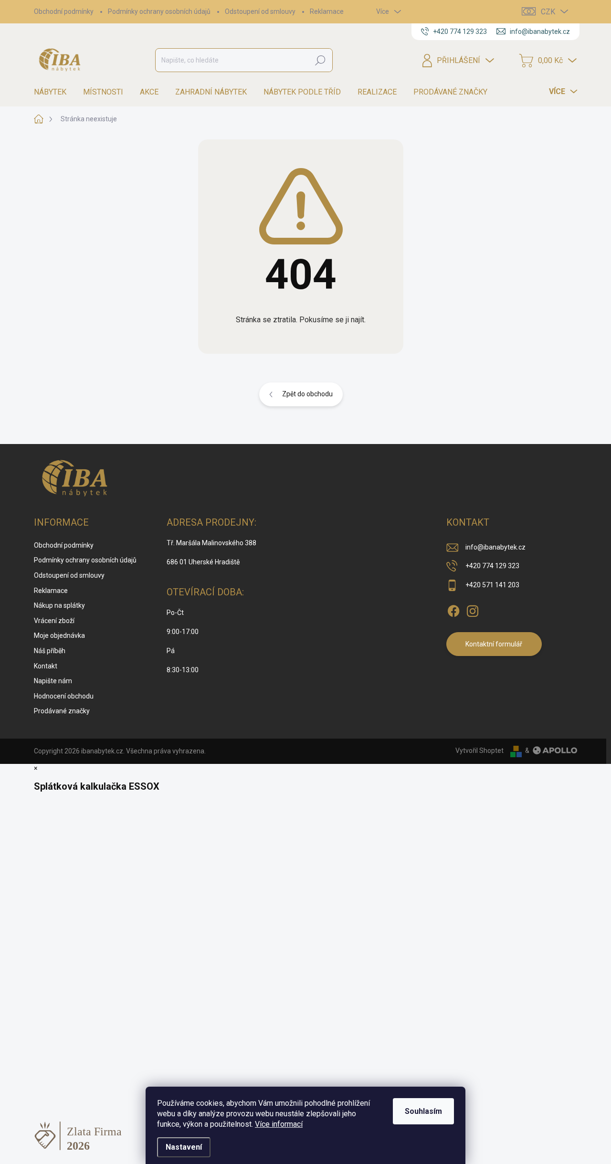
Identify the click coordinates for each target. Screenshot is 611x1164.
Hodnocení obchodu (64, 696)
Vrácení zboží (54, 620)
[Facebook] (453, 609)
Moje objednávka (59, 635)
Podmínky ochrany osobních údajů (159, 11)
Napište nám (53, 681)
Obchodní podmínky (64, 11)
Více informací (279, 1124)
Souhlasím (423, 1111)
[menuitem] (54, 92)
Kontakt (45, 666)
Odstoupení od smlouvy (260, 11)
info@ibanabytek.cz (495, 547)
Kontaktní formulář (493, 644)
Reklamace (327, 11)
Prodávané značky (62, 711)
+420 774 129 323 (492, 566)
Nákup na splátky (59, 605)
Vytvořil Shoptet (479, 750)
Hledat (320, 60)
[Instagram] (472, 609)
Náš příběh (49, 651)
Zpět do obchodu (307, 394)
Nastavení (184, 1147)
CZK (548, 11)
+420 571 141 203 (492, 585)
